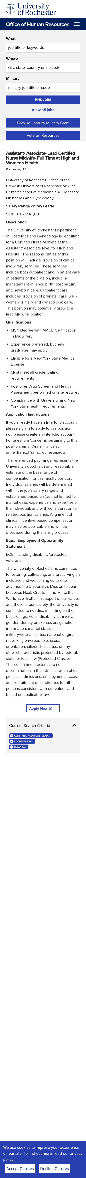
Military (12, 78)
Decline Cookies (54, 1168)
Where (12, 58)
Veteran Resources (43, 135)
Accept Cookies (20, 1168)
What (11, 38)
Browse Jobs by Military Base (43, 123)
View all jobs (43, 110)
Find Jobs (43, 99)
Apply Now (38, 708)
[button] (43, 725)
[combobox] (43, 44)
